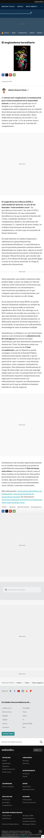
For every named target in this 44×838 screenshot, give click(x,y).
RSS (26, 690)
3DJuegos (26, 760)
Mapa (14, 33)
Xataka (4, 760)
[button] (18, 90)
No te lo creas (6, 712)
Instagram (22, 690)
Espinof (25, 776)
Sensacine (26, 773)
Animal (32, 33)
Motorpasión (27, 787)
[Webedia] (39, 1)
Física (25, 712)
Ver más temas (8, 734)
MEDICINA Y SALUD (8, 6)
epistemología (27, 723)
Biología (5, 716)
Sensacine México (28, 818)
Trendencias (6, 800)
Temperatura (23, 33)
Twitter (6, 74)
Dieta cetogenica (38, 683)
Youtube (18, 690)
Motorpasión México (29, 824)
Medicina (12, 507)
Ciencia (6, 33)
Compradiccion (7, 805)
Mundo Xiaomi (6, 772)
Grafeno (19, 683)
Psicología (26, 708)
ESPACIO (20, 6)
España (39, 33)
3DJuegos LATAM (28, 815)
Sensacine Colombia (29, 821)
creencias (5, 727)
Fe (23, 720)
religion (4, 720)
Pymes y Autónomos (29, 802)
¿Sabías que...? (7, 708)
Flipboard (10, 74)
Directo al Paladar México (10, 824)
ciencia (4, 723)
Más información (24, 836)
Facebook (3, 74)
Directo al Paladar (8, 787)
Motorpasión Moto (28, 789)
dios (24, 727)
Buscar (41, 742)
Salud (25, 716)
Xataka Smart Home (8, 769)
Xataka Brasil (6, 818)
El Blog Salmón (27, 800)
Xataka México (7, 815)
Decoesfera (6, 802)
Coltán (27, 683)
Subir (36, 750)
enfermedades (24, 507)
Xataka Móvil (6, 763)
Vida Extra (26, 763)
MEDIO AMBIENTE (32, 6)
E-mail (14, 74)
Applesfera (5, 766)
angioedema (37, 507)
